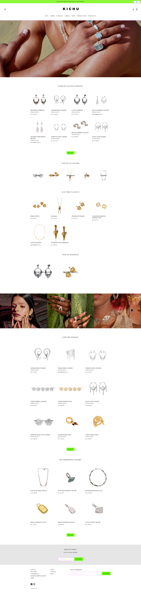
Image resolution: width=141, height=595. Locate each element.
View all (70, 152)
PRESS (52, 573)
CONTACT (33, 569)
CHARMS (52, 15)
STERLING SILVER (81, 15)
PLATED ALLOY (92, 15)
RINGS (73, 15)
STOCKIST (53, 571)
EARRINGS (67, 15)
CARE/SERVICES (34, 573)
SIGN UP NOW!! (70, 549)
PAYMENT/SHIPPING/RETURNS (38, 575)
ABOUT (52, 569)
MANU (46, 15)
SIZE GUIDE (33, 571)
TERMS (32, 578)
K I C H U (35, 588)
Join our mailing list (76, 569)
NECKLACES (59, 15)
